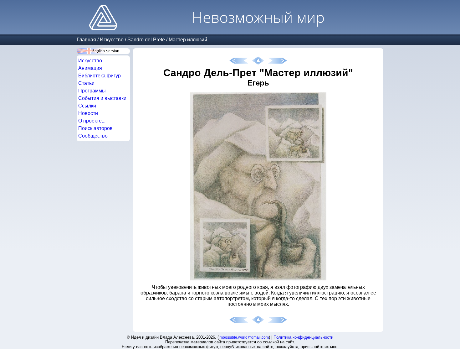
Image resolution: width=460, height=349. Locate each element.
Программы (92, 90)
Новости (88, 113)
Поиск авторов (95, 128)
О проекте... (91, 120)
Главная (86, 39)
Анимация (90, 68)
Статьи (86, 83)
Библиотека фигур (99, 75)
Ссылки (87, 105)
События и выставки (102, 98)
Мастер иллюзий (188, 39)
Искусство (112, 39)
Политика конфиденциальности (303, 337)
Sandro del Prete (146, 39)
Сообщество (93, 135)
